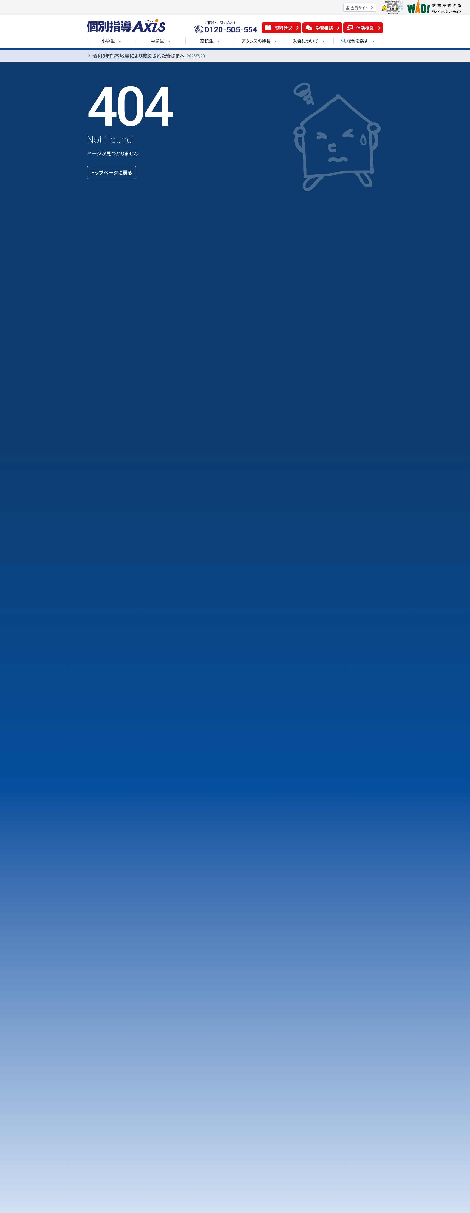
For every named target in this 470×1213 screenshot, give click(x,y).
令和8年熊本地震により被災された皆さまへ (148, 55)
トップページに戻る (111, 172)
